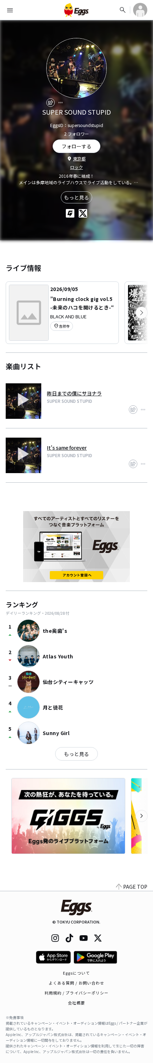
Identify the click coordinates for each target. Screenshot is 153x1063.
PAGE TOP (135, 886)
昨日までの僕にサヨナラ (74, 393)
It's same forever (67, 447)
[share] (50, 102)
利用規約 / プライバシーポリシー (76, 993)
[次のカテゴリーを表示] (142, 313)
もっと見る (76, 197)
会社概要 (76, 1003)
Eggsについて (76, 973)
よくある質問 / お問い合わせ (77, 983)
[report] (60, 102)
